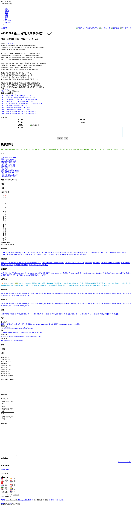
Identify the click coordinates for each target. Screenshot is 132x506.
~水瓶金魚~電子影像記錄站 (23, 324)
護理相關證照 (7, 275)
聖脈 (33, 283)
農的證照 (7, 285)
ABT (45, 285)
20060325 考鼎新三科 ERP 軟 (74, 263)
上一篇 (108, 28)
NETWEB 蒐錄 (31, 332)
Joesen (10, 503)
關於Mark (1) (5, 159)
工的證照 (56, 283)
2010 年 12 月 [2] (89, 314)
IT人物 (34, 285)
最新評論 (4, 289)
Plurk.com (18, 455)
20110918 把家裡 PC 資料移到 (11, 252)
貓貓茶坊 (8, 23)
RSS (6, 19)
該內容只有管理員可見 (8, 293)
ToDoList (4, 238)
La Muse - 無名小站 (73, 324)
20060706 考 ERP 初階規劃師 (110, 263)
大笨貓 (3, 500)
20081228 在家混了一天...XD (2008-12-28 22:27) (16, 101)
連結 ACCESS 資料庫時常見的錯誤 (13, 263)
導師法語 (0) (5, 169)
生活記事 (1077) (6, 161)
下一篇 (129, 28)
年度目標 (72, 283)
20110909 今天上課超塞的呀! (76, 255)
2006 (29, 283)
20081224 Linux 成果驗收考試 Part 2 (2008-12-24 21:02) (19, 111)
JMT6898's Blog (38, 324)
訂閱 (96, 28)
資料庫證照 (92, 285)
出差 (19, 283)
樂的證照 (78, 285)
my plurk (4, 423)
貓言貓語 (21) (6, 166)
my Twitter (4, 458)
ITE (119, 283)
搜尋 (2, 345)
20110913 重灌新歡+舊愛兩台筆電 (114, 252)
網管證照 (95, 283)
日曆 (2, 188)
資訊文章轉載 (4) (7, 176)
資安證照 (85, 283)
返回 (117, 28)
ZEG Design (63, 324)
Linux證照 (40, 285)
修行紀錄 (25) (6, 164)
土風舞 (47, 283)
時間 (2, 184)
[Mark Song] (5, 469)
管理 (6, 17)
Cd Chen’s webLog (16, 328)
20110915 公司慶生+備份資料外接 (71, 252)
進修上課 (78, 283)
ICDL (66, 285)
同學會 (101, 283)
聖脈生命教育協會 (7, 324)
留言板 (7, 11)
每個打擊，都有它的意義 (9, 273)
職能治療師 (96, 263)
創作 (105, 285)
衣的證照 (51, 285)
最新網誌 (4, 248)
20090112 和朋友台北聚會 (80, 273)
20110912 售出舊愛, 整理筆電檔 (11, 255)
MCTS (23, 285)
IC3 (114, 285)
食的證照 (71, 285)
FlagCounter (5, 473)
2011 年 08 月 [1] (18, 314)
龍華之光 (29, 285)
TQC (61, 283)
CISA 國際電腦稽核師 (21, 265)
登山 (12, 285)
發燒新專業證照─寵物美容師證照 (53, 263)
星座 (55, 285)
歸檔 (6, 15)
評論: (3, 91)
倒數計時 (4, 394)
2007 (26, 283)
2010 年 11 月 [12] (102, 314)
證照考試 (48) (6, 162)
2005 (109, 283)
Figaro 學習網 (5, 328)
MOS (90, 283)
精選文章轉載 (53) (7, 174)
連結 (6, 13)
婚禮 (43, 283)
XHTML (51, 500)
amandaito (40, 332)
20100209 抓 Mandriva (25, 273)
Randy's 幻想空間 (20, 332)
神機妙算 (11, 332)
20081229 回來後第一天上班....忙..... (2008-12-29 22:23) (19, 99)
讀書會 (66, 283)
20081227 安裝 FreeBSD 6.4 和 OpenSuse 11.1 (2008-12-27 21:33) (22, 103)
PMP (102, 285)
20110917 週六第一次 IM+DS (31, 252)
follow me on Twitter (124, 462)
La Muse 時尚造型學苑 (50, 324)
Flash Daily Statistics (7, 379)
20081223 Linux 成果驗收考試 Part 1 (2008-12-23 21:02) (19, 113)
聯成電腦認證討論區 (17, 336)
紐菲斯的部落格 (28, 328)
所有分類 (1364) (6, 157)
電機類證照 (88, 263)
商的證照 (84, 285)
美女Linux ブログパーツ (9, 180)
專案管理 (61, 285)
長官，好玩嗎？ (17, 275)
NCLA (98, 285)
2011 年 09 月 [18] (7, 314)
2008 (6, 89)
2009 (2, 283)
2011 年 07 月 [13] (30, 314)
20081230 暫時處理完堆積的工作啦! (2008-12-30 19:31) (19, 97)
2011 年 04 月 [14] (54, 314)
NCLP (106, 283)
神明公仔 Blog (5, 340)
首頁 (6, 9)
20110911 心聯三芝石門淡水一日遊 (34, 255)
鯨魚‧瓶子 (4, 332)
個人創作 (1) (5, 167)
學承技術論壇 (5, 336)
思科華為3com (36, 336)
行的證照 (124, 283)
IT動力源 (28, 336)
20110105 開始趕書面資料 (41, 273)
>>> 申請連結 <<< (17, 340)
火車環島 (115, 283)
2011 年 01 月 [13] (78, 314)
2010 (9, 283)
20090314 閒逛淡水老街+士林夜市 (35, 275)
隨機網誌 (4, 269)
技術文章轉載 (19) (7, 172)
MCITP (110, 285)
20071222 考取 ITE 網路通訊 (38, 265)
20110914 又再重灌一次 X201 (93, 252)
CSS (56, 500)
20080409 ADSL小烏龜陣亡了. (61, 273)
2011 (12, 283)
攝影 (16, 283)
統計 (2, 353)
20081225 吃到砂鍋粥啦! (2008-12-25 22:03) (15, 109)
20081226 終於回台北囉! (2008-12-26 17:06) (15, 107)
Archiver (62, 500)
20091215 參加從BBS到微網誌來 (100, 273)
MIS (23, 283)
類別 (2, 153)
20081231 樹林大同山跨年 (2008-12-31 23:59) (16, 95)
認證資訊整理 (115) (7, 171)
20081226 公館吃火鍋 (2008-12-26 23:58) (14, 105)
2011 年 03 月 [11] (66, 314)
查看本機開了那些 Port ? (33, 263)
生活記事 (4, 28)
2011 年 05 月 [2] (42, 314)
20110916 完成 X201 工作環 (50, 252)
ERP (51, 283)
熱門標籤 (4, 279)
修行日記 (38, 283)
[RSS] (14, 157)
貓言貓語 (8, 20)
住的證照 (17, 285)
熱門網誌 (4, 259)
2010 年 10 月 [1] (113, 314)
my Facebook (5, 465)
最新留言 (4, 299)
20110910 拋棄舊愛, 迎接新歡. (56, 255)
